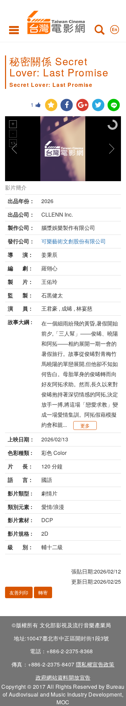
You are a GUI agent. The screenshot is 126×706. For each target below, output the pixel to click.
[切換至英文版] (114, 28)
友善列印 (18, 592)
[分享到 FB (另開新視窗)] (66, 105)
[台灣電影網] (54, 21)
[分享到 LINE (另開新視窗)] (114, 105)
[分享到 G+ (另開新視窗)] (82, 105)
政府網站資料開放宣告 (63, 677)
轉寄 (43, 592)
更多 (85, 425)
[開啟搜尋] (99, 31)
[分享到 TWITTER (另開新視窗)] (98, 105)
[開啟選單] (14, 29)
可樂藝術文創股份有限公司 (73, 241)
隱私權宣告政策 (95, 664)
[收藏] (51, 105)
